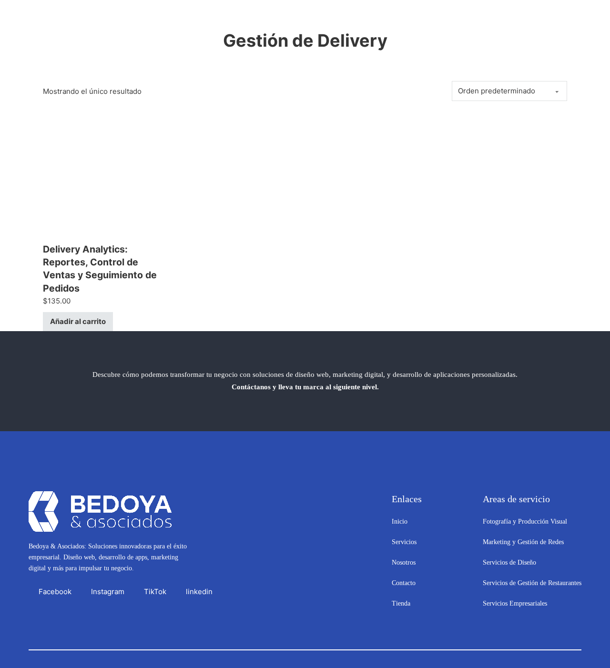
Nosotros (404, 562)
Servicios (404, 542)
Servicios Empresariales (515, 603)
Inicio (399, 521)
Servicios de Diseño (509, 562)
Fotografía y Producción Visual (525, 521)
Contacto (404, 583)
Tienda (401, 603)
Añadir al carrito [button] (78, 321)
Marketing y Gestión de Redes (523, 542)
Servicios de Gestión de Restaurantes (532, 583)
